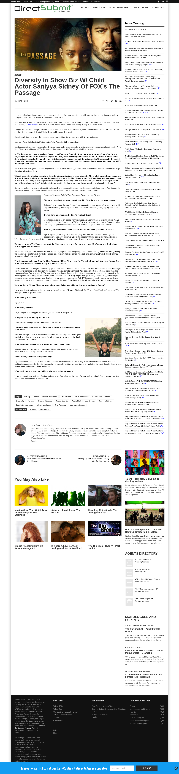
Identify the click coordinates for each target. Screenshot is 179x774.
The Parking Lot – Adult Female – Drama (143, 630)
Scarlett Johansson (25, 405)
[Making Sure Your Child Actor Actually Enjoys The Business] (31, 495)
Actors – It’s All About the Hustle (65, 511)
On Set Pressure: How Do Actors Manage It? (29, 547)
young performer (77, 405)
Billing (55, 730)
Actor (36, 397)
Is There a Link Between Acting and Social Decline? (66, 547)
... (139, 495)
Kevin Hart (76, 401)
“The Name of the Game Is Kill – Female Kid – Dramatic (143, 675)
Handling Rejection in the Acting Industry (102, 511)
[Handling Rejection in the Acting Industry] (104, 495)
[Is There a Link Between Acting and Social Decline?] (68, 531)
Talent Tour (27, 2)
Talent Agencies (140, 572)
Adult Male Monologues (139, 720)
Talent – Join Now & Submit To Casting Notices (142, 480)
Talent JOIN (16, 2)
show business (44, 405)
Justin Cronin (62, 401)
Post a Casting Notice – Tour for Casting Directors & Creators (143, 530)
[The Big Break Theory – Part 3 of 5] (104, 531)
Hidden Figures (45, 401)
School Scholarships (100, 714)
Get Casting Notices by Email (47, 2)
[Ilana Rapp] (20, 430)
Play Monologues (137, 718)
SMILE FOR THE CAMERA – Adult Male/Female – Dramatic (144, 651)
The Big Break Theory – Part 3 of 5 (104, 547)
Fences (31, 401)
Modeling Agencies (142, 562)
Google (35, 441)
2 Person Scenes (133, 647)
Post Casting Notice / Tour (102, 706)
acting (27, 397)
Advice (86, 2)
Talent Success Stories (71, 2)
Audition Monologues (138, 723)
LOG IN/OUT (158, 7)
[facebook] (158, 1)
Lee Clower (90, 401)
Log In (94, 717)
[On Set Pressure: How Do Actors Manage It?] (31, 531)
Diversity (20, 401)
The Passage (31, 125)
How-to (133, 712)
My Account (141, 7)
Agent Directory (119, 7)
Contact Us (95, 2)
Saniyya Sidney (105, 401)
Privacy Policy (30, 728)
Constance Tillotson (101, 397)
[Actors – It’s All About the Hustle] (68, 495)
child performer (81, 397)
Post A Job (99, 7)
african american (49, 397)
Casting (83, 7)
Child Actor (66, 397)
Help (55, 733)
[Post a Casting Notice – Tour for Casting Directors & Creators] (144, 513)
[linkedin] (163, 1)
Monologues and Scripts (140, 709)
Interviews (44, 409)
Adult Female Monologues (139, 626)
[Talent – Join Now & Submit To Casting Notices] (144, 462)
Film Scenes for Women (137, 671)
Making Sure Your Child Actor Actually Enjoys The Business (31, 512)
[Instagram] (167, 1)
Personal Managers (142, 591)
